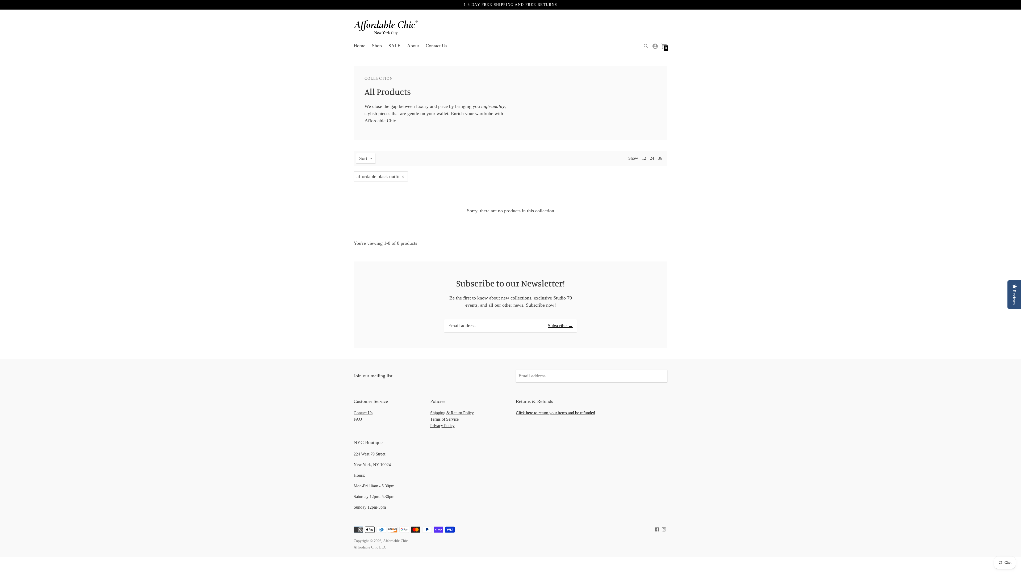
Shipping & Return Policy (452, 413)
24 (652, 158)
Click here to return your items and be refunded (555, 413)
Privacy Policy (442, 425)
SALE (394, 45)
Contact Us (436, 45)
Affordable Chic (395, 541)
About (413, 45)
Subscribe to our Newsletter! (510, 283)
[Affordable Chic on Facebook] (657, 528)
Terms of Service (444, 419)
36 (660, 158)
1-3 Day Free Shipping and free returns (510, 5)
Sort (363, 158)
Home (359, 45)
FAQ (358, 419)
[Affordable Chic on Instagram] (664, 528)
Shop (377, 45)
